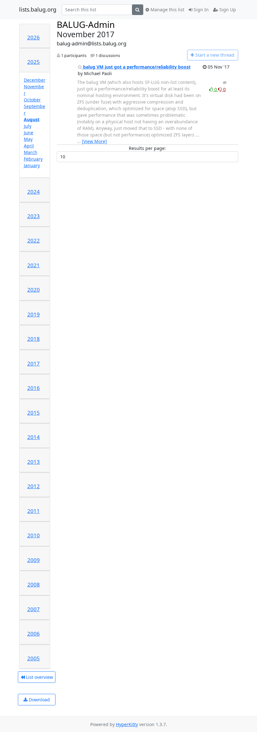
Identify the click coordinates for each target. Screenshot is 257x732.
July (27, 126)
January (32, 165)
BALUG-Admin (86, 24)
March (30, 152)
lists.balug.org (37, 9)
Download (39, 700)
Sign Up (227, 10)
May (28, 139)
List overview (39, 677)
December (34, 80)
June (28, 133)
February (33, 159)
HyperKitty (127, 724)
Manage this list (166, 10)
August (31, 119)
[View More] (94, 141)
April (29, 146)
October (32, 100)
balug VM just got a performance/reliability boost (136, 67)
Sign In (200, 10)
